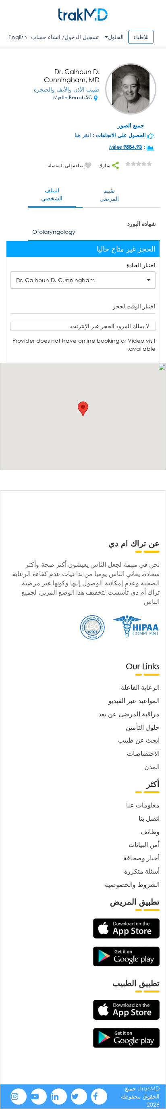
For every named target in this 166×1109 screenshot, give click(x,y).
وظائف (150, 831)
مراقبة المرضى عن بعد (129, 714)
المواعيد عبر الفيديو (134, 700)
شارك (105, 165)
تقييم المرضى (109, 194)
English (17, 37)
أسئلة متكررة (142, 871)
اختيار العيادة (141, 265)
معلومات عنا (143, 805)
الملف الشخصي (51, 194)
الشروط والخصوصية (132, 884)
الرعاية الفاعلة (140, 687)
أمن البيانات (144, 844)
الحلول (116, 37)
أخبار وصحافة (141, 857)
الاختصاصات (143, 753)
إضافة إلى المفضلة (66, 165)
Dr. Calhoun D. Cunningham (55, 280)
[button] (83, 409)
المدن (152, 766)
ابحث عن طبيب (139, 740)
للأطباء (141, 37)
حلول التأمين (143, 727)
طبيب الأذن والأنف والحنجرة (67, 89)
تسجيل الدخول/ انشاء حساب (65, 37)
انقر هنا (83, 135)
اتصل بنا (149, 818)
